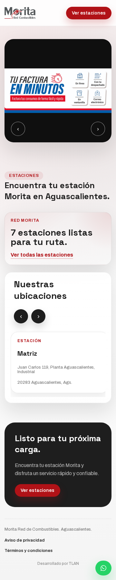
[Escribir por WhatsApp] (103, 568)
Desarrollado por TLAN (58, 563)
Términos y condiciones (29, 550)
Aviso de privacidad (25, 540)
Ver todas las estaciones (42, 255)
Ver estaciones (89, 13)
